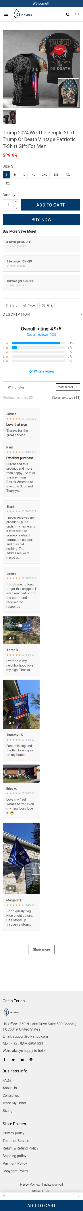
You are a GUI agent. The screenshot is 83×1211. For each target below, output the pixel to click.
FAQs (7, 1080)
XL (33, 174)
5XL (8, 183)
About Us (10, 1088)
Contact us (11, 1095)
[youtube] (23, 1059)
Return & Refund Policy (20, 1148)
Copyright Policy (15, 1171)
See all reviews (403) (41, 334)
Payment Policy (15, 1163)
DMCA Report (41, 1191)
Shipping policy (14, 1156)
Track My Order (14, 1103)
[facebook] (6, 1059)
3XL (56, 174)
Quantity (9, 195)
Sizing (7, 1111)
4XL (68, 174)
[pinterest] (32, 1059)
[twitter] (15, 1059)
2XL (44, 174)
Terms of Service (16, 1141)
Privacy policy (13, 1133)
